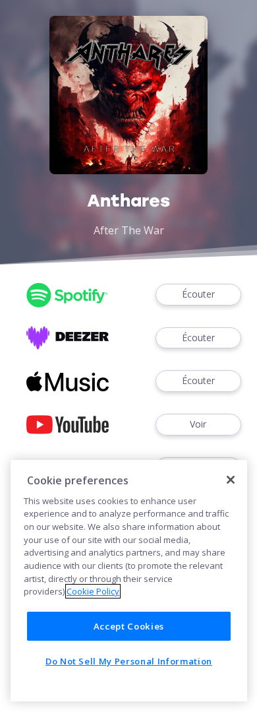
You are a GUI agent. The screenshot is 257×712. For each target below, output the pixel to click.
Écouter (198, 294)
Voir (198, 424)
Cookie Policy (93, 591)
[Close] (230, 479)
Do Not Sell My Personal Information (128, 661)
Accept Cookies (129, 626)
